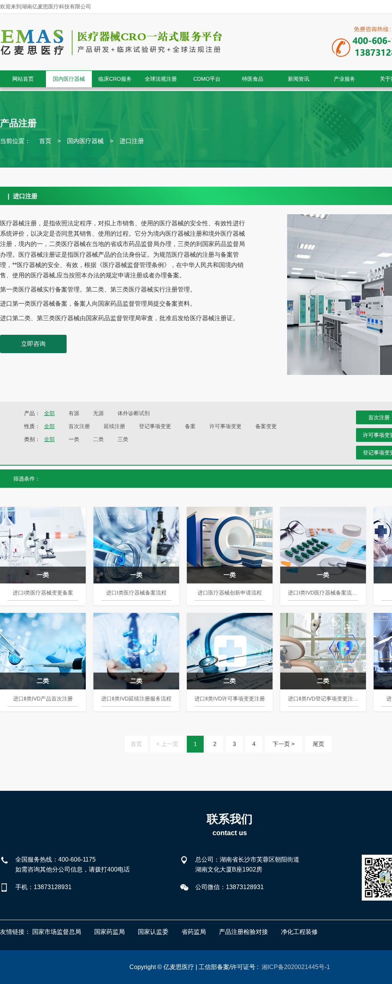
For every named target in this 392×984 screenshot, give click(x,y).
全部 (49, 413)
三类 (123, 439)
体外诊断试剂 (134, 413)
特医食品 (252, 79)
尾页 (318, 744)
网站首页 (23, 79)
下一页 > (283, 744)
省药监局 (193, 932)
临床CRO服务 (115, 79)
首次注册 (79, 426)
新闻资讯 (298, 79)
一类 (74, 439)
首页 (45, 141)
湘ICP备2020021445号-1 (295, 967)
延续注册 (114, 426)
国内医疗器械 (69, 79)
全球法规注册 (161, 79)
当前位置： (15, 141)
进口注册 (131, 141)
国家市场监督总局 (56, 932)
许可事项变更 (225, 426)
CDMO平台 (206, 79)
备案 (190, 426)
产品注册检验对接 (243, 932)
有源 (74, 413)
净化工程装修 (299, 932)
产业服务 (344, 79)
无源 (98, 413)
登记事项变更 (155, 426)
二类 (98, 439)
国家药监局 (109, 932)
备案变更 (266, 426)
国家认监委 (153, 932)
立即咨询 (33, 343)
